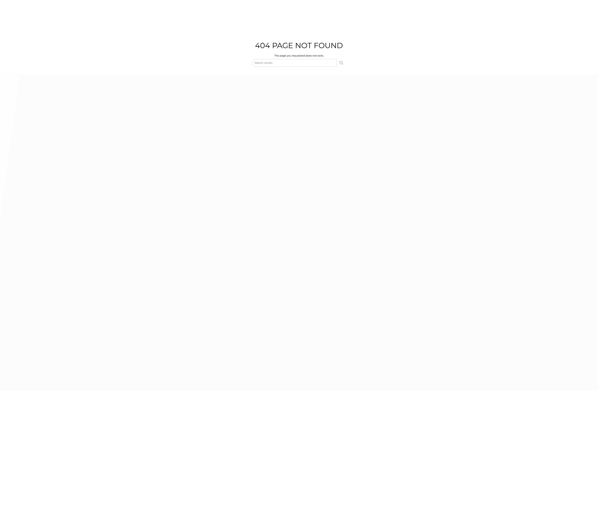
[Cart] (588, 21)
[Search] (341, 63)
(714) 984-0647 (16, 10)
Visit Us (30, 10)
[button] (250, 29)
